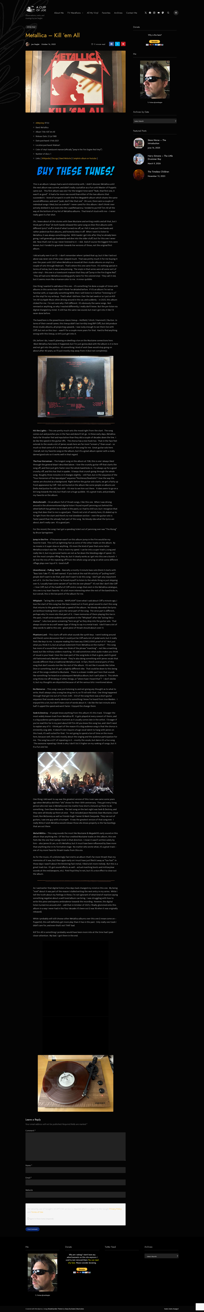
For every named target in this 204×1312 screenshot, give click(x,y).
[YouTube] (159, 13)
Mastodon (80, 1309)
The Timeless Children (158, 171)
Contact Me (131, 12)
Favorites (106, 12)
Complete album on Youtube (84, 158)
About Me (59, 12)
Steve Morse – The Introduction (157, 142)
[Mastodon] (163, 13)
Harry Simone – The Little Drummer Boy (160, 157)
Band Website (65, 158)
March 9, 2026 (154, 163)
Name (29, 1165)
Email (29, 1178)
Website (29, 1190)
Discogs (55, 158)
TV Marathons (74, 12)
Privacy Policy (115, 1209)
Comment (31, 1130)
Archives (118, 12)
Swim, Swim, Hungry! (171, 1309)
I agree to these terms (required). (41, 1219)
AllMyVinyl (40, 123)
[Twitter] (146, 13)
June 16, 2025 (154, 147)
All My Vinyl (92, 12)
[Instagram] (154, 13)
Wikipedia (46, 158)
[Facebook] (150, 13)
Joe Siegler (35, 44)
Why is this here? (155, 35)
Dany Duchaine (70, 1309)
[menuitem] (59, 12)
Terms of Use (37, 1212)
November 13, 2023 (156, 176)
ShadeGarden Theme (55, 1309)
